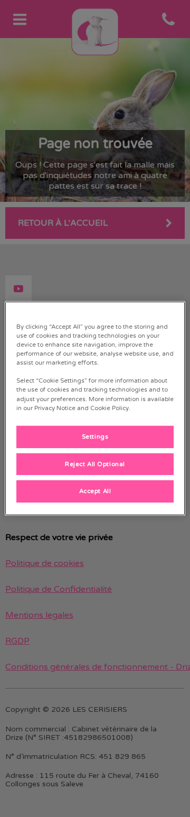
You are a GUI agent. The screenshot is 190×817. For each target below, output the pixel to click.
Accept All (95, 491)
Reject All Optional (95, 463)
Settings (95, 436)
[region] (95, 408)
